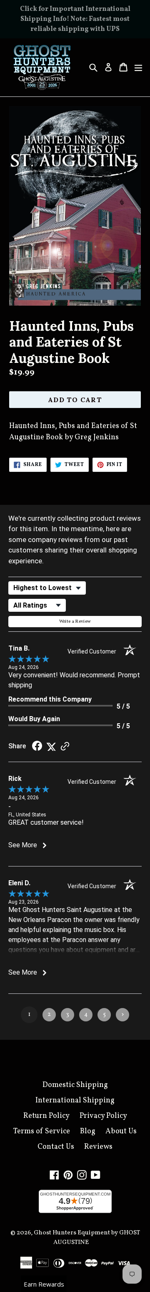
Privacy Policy (103, 1116)
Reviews (98, 1147)
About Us (121, 1131)
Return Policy (46, 1116)
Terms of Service (41, 1131)
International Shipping (75, 1100)
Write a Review (75, 621)
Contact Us (56, 1147)
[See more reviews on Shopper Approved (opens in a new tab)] (65, 746)
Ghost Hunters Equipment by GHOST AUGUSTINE (87, 1238)
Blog (87, 1131)
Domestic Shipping (75, 1085)
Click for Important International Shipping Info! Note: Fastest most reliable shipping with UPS (75, 19)
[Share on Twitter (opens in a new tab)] (51, 746)
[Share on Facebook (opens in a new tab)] (37, 746)
